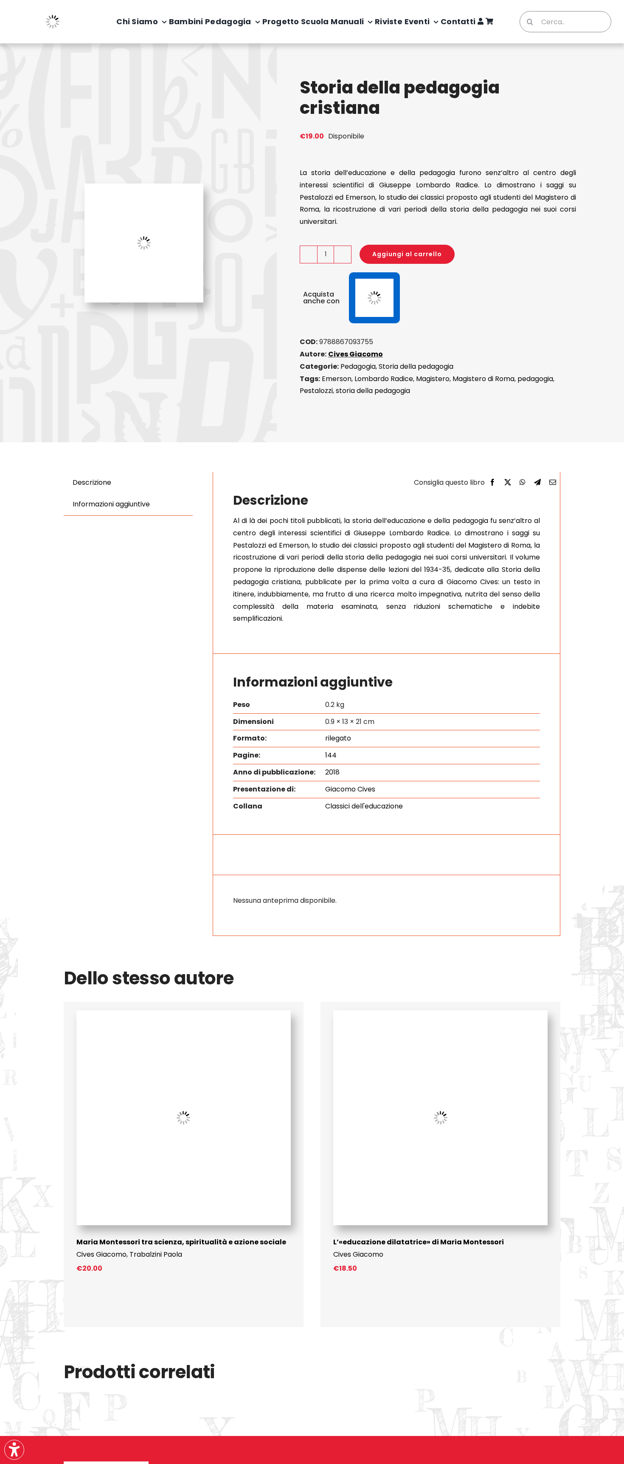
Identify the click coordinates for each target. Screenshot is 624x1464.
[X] (507, 483)
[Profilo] (480, 21)
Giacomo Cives (350, 789)
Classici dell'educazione (364, 806)
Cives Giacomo (355, 354)
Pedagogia (358, 366)
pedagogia (535, 379)
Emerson (336, 379)
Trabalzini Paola (155, 1254)
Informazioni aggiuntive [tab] (111, 504)
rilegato (338, 738)
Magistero (433, 379)
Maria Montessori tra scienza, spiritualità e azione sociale (181, 1242)
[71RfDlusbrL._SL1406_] (440, 1013)
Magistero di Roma (483, 379)
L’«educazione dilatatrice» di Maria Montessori (418, 1242)
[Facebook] (492, 483)
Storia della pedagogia (416, 366)
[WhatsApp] (522, 483)
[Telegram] (537, 483)
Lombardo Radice (383, 379)
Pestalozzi (316, 391)
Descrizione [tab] (92, 482)
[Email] (552, 483)
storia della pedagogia (373, 391)
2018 (332, 772)
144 (331, 755)
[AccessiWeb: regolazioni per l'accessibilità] (14, 1450)
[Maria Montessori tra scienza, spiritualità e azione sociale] (183, 1013)
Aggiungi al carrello (407, 254)
